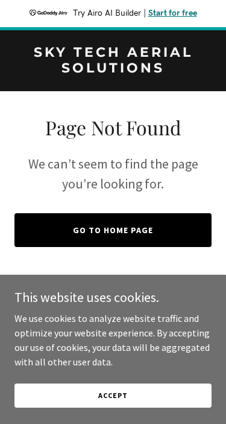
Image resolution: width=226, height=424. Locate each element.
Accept (112, 395)
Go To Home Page (113, 230)
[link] (113, 69)
